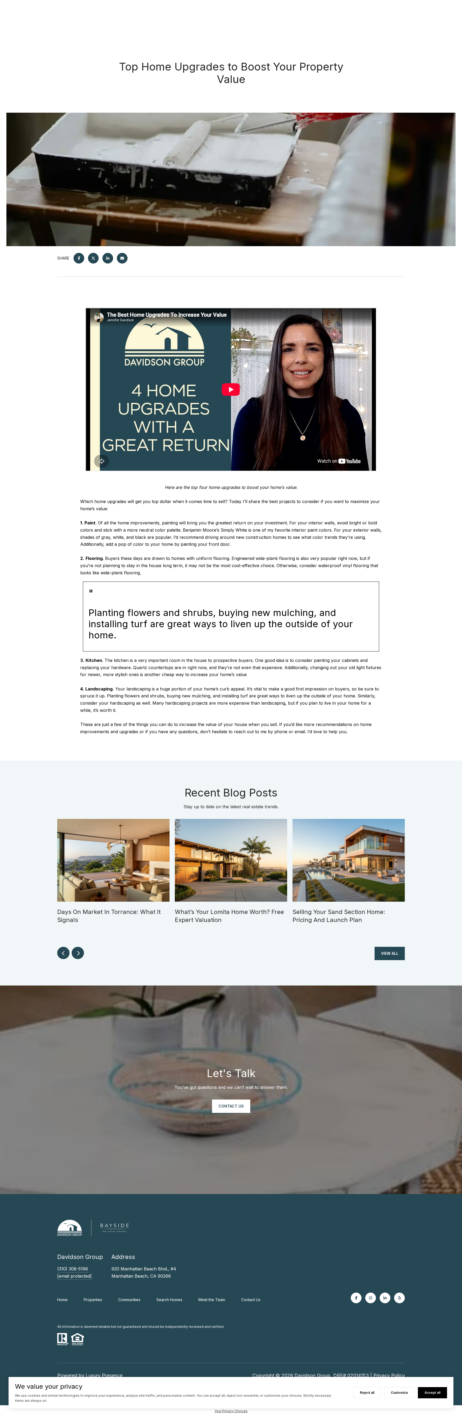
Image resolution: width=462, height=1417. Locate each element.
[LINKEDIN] (385, 1298)
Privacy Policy (389, 1375)
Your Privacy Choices (231, 1411)
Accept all (432, 1393)
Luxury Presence (104, 1375)
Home (62, 1299)
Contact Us (250, 1299)
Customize (399, 1393)
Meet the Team (211, 1299)
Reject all (367, 1393)
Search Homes (169, 1299)
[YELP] (399, 1298)
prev (63, 953)
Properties (93, 1299)
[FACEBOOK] (356, 1298)
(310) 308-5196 (72, 1268)
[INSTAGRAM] (370, 1298)
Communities (129, 1299)
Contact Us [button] (231, 1106)
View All (389, 953)
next (78, 953)
